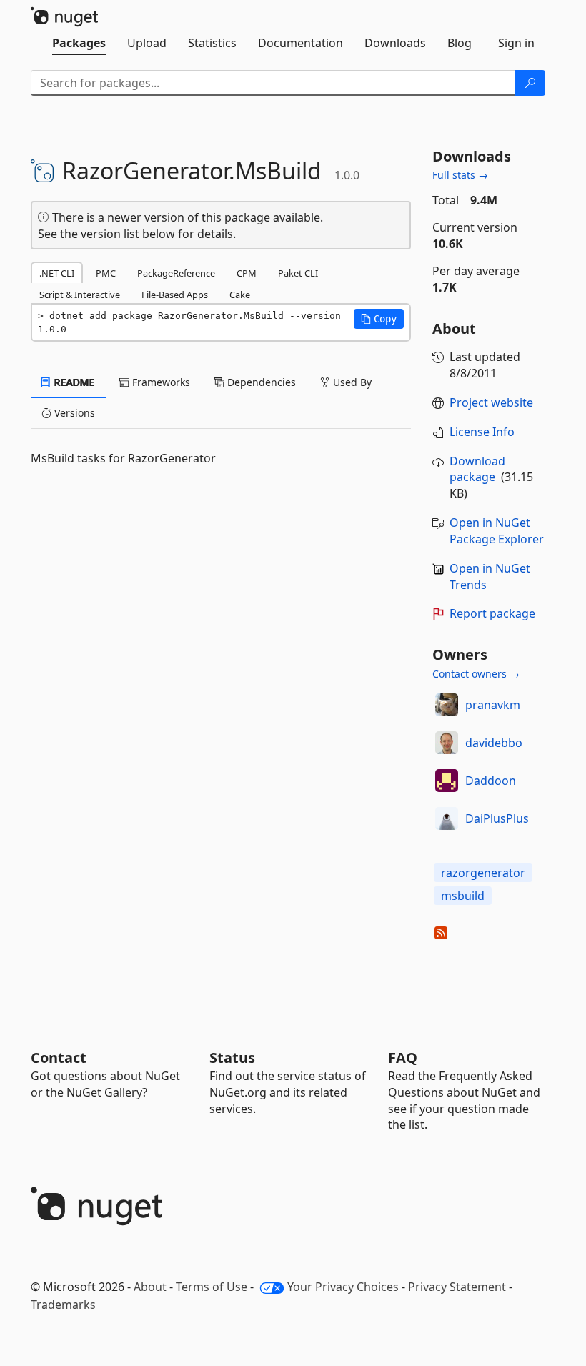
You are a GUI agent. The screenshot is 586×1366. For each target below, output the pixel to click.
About (150, 1287)
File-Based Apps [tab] (174, 294)
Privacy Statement (457, 1287)
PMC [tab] (106, 273)
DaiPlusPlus (497, 818)
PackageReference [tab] (176, 273)
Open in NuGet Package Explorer (497, 531)
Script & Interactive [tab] (79, 294)
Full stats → (460, 175)
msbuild (463, 896)
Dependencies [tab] (260, 382)
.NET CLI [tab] (56, 273)
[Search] (530, 83)
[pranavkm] (447, 705)
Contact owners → (476, 673)
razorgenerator (483, 873)
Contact (58, 1057)
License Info (482, 432)
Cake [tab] (239, 294)
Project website (491, 402)
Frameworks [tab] (159, 382)
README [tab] (73, 382)
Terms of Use (211, 1287)
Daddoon (490, 780)
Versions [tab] (73, 413)
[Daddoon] (447, 780)
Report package (492, 613)
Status (232, 1057)
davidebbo (493, 743)
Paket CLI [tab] (298, 273)
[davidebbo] (447, 743)
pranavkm (492, 705)
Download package (477, 469)
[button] (379, 319)
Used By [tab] (351, 382)
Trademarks (63, 1304)
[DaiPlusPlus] (447, 818)
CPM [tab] (247, 273)
